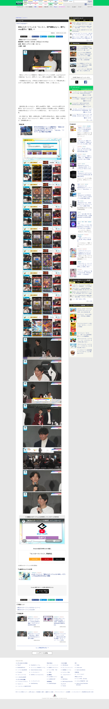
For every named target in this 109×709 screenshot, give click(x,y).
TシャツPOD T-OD (53, 669)
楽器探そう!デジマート (53, 667)
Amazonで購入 (35, 559)
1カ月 (90, 20)
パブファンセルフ (80, 674)
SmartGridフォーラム (35, 665)
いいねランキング (87, 89)
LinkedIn (60, 36)
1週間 (84, 20)
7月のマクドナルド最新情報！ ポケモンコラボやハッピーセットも (83, 306)
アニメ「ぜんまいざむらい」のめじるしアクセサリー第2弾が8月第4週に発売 (84, 150)
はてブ (44, 36)
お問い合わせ (32, 691)
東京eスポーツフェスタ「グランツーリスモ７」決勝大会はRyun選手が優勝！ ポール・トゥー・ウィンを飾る (60, 637)
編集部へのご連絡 (49, 691)
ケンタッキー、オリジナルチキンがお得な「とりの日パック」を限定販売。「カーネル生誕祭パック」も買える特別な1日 (82, 286)
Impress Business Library (36, 669)
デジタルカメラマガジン (22, 681)
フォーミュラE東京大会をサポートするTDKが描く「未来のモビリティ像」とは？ (84, 48)
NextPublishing (34, 683)
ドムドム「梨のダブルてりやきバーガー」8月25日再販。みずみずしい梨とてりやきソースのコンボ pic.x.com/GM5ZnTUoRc (82, 116)
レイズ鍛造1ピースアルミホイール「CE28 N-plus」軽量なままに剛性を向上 (84, 65)
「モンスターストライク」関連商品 (40, 553)
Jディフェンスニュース (67, 667)
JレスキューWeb (66, 672)
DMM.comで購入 (59, 559)
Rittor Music (49, 663)
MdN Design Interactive (67, 681)
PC (51, 6)
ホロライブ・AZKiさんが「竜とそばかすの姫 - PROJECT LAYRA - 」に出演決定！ (84, 273)
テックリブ (63, 683)
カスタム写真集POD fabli (82, 681)
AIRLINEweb (65, 665)
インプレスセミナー (35, 672)
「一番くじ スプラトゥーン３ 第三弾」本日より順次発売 (84, 239)
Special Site (76, 43)
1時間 (72, 20)
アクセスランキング (78, 18)
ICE (75, 663)
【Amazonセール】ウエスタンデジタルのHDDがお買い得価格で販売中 (84, 174)
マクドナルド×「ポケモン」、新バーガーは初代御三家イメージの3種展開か (84, 334)
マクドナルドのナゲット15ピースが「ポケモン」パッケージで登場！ (84, 325)
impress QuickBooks (80, 669)
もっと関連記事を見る (41, 647)
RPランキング (75, 89)
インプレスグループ (76, 691)
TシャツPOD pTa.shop (81, 678)
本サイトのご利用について (21, 691)
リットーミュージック (53, 665)
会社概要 (68, 691)
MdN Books (65, 679)
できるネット (20, 683)
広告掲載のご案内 (40, 691)
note (52, 36)
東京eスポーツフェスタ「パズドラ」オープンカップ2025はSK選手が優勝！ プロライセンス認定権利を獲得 (34, 622)
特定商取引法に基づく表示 (87, 691)
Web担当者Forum (21, 667)
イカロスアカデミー (66, 674)
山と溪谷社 (49, 674)
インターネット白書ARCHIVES (24, 686)
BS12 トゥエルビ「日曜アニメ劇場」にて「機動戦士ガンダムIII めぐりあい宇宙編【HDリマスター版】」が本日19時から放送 (82, 38)
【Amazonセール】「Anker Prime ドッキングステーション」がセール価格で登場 (84, 204)
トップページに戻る (42, 653)
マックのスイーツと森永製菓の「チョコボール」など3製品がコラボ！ (84, 351)
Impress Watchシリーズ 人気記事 (81, 280)
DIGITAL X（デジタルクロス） (37, 674)
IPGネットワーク (78, 676)
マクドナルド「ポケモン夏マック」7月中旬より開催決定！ (84, 316)
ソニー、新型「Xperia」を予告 (79, 299)
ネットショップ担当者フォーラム (38, 667)
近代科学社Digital (52, 683)
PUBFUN (77, 672)
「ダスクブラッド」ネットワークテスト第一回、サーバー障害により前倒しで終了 (84, 265)
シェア (36, 36)
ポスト (25, 36)
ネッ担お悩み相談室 (21, 677)
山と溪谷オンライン (53, 676)
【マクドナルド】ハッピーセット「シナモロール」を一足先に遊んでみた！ (84, 346)
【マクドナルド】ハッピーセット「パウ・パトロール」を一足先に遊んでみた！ (84, 340)
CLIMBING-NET (52, 679)
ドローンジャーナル (21, 674)
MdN (62, 677)
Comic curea (79, 667)
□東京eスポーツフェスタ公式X (26, 609)
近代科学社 (49, 681)
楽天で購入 (47, 559)
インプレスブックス (35, 681)
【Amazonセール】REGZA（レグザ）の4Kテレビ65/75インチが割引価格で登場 (84, 196)
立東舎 (50, 672)
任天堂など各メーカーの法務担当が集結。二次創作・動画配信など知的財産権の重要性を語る (59, 622)
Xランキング (76, 87)
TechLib (64, 685)
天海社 (77, 665)
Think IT (19, 665)
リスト (29, 36)
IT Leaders (19, 672)
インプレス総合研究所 (22, 669)
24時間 (78, 20)
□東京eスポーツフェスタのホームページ (28, 607)
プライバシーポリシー (59, 691)
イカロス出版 (64, 663)
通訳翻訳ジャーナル (66, 669)
